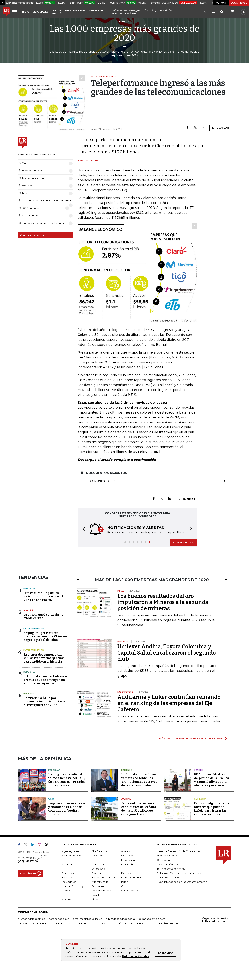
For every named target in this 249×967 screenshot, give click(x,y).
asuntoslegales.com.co (31, 918)
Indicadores (69, 881)
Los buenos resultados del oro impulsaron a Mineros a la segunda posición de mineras (162, 602)
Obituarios (98, 886)
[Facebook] (198, 12)
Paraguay (54, 770)
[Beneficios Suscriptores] (232, 12)
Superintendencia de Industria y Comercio (182, 881)
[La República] (6, 12)
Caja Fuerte (98, 855)
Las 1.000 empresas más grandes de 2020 (125, 33)
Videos (96, 899)
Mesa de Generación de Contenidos (178, 851)
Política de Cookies (135, 956)
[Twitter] (205, 12)
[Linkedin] (203, 127)
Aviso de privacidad (168, 864)
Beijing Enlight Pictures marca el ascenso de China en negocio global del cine (45, 636)
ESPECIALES (40, 11)
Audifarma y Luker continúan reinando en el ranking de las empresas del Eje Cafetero (169, 703)
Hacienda (28, 693)
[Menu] (14, 11)
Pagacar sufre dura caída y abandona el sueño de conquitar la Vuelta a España (66, 809)
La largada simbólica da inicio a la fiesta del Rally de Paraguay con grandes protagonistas (66, 780)
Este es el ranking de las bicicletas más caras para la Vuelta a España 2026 (44, 596)
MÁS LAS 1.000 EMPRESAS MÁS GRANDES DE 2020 (191, 738)
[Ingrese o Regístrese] (243, 12)
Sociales (67, 899)
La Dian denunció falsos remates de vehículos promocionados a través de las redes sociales (139, 780)
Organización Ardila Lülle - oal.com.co (215, 920)
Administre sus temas (35, 234)
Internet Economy (72, 886)
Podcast (67, 890)
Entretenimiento (33, 628)
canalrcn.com (64, 923)
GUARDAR (222, 127)
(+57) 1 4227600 (28, 861)
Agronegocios (70, 851)
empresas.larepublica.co (87, 918)
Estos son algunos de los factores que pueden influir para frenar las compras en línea (211, 809)
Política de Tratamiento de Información (180, 873)
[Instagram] (41, 845)
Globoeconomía (131, 877)
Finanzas (67, 877)
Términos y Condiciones (171, 868)
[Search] (221, 12)
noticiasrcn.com (105, 923)
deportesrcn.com (167, 923)
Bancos (198, 770)
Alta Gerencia (100, 851)
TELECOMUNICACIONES (99, 481)
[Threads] (48, 845)
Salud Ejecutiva (130, 890)
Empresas (68, 873)
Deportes (29, 588)
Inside (124, 881)
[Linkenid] (213, 12)
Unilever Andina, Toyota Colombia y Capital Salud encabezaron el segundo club (166, 652)
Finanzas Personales (103, 877)
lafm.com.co (125, 923)
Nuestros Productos (168, 855)
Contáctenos (164, 859)
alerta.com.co (145, 923)
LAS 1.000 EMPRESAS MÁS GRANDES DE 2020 (77, 12)
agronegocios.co (59, 918)
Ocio (51, 799)
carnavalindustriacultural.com (35, 923)
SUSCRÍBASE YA (183, 542)
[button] (82, 529)
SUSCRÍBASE (239, 2)
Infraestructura (100, 881)
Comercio (200, 799)
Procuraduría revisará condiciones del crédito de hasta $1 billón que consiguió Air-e (138, 809)
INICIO (25, 11)
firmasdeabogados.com (120, 918)
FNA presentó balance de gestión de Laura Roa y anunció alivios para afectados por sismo (211, 780)
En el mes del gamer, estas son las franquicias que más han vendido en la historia (44, 658)
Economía (127, 864)
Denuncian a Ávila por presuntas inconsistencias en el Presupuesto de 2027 (45, 701)
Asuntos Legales (71, 855)
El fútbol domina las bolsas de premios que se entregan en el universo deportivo (45, 680)
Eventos (126, 873)
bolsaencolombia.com (151, 918)
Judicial (126, 799)
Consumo (67, 864)
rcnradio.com (84, 923)
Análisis (28, 610)
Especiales (98, 873)
